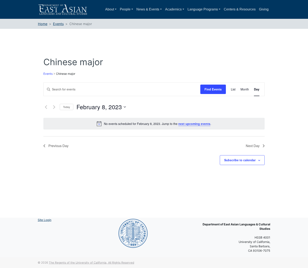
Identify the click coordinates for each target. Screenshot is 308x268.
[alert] (154, 124)
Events (48, 73)
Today (66, 107)
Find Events (213, 89)
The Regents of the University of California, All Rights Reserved (91, 262)
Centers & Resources (240, 9)
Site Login (44, 220)
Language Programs (203, 9)
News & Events (147, 9)
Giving (264, 9)
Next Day (253, 145)
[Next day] (54, 106)
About (109, 9)
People (125, 9)
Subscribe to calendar (240, 160)
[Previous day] (45, 106)
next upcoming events (194, 124)
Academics (173, 9)
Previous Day (58, 145)
